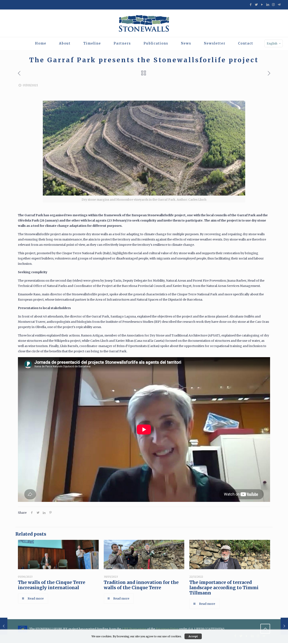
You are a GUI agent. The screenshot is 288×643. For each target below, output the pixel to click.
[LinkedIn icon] (267, 5)
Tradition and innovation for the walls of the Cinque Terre (141, 585)
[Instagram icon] (273, 5)
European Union (167, 629)
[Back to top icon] (265, 629)
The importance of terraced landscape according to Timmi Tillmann (223, 588)
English (272, 43)
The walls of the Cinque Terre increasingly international (51, 585)
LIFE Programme (134, 629)
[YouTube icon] (262, 5)
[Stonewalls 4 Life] (144, 23)
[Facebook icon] (250, 5)
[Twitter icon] (256, 5)
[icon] (279, 5)
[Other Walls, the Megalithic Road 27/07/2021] (284, 626)
